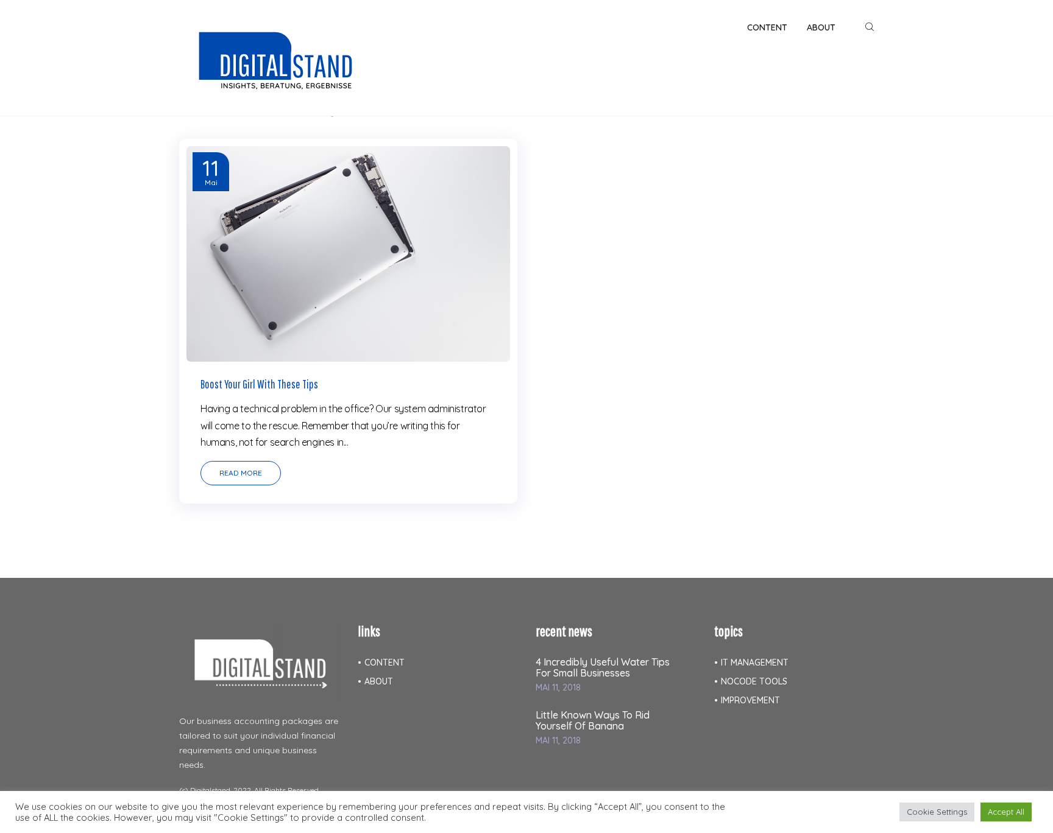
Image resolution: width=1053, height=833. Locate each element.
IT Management (755, 662)
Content (384, 662)
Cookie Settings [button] (937, 812)
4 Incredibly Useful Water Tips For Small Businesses (603, 667)
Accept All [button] (1006, 812)
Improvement (750, 700)
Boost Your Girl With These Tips (259, 384)
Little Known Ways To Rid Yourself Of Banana (593, 720)
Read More (240, 472)
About (378, 681)
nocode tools (754, 681)
